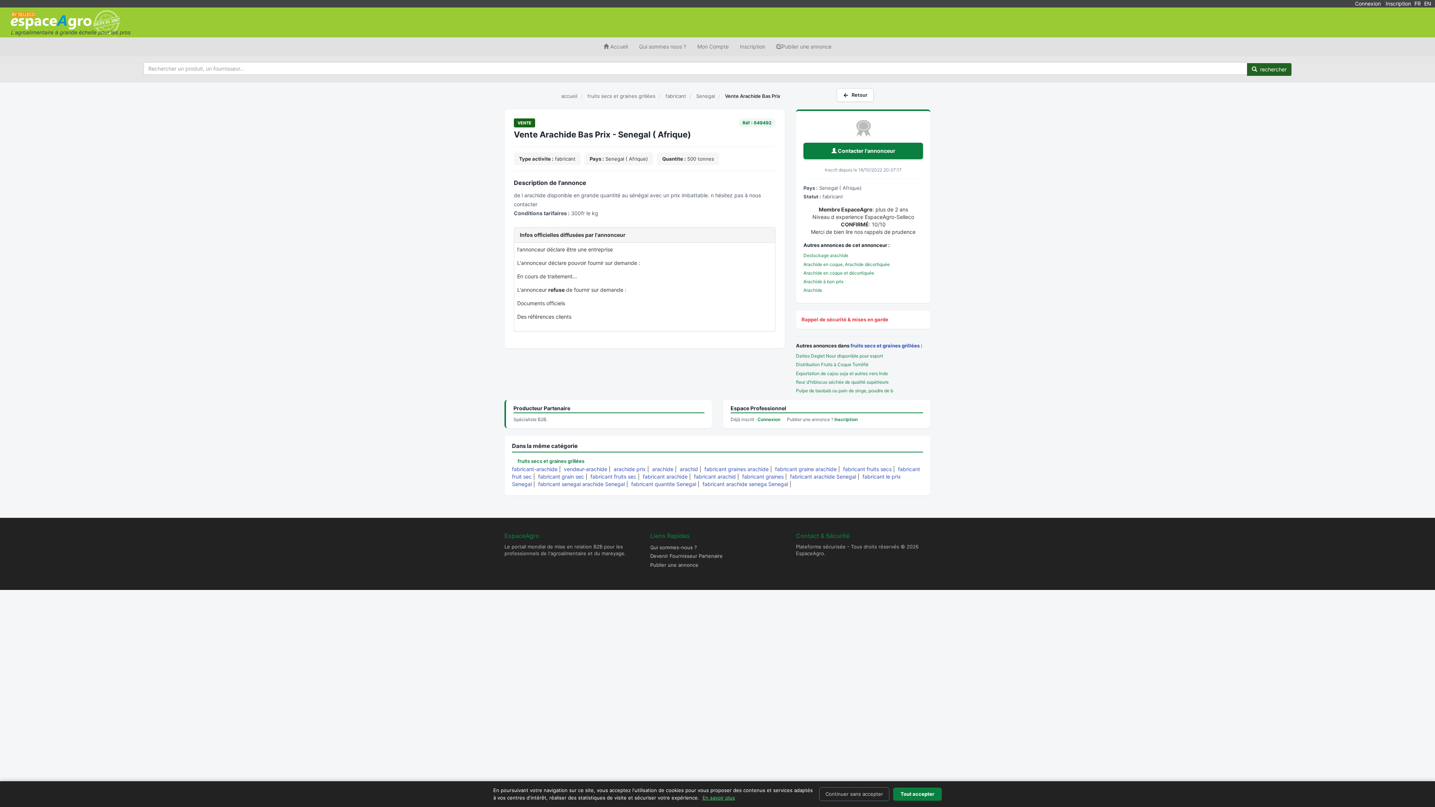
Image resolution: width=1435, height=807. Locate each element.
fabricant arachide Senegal (823, 476)
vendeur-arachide (585, 469)
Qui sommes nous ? (662, 46)
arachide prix (630, 469)
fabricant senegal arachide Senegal (581, 484)
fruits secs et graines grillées (885, 346)
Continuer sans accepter (854, 794)
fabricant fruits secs (867, 469)
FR (1417, 3)
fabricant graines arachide (736, 469)
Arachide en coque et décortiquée (838, 273)
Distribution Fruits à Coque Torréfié (832, 364)
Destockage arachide (825, 255)
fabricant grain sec (561, 476)
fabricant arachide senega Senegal (745, 484)
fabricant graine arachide (806, 469)
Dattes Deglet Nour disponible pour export (839, 356)
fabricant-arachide (535, 469)
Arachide (812, 290)
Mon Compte (713, 46)
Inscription (1398, 3)
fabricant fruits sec (613, 476)
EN (1427, 3)
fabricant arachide (665, 476)
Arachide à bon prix (823, 281)
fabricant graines (763, 476)
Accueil (618, 46)
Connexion (1368, 3)
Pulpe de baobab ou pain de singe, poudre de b (844, 390)
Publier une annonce (806, 46)
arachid (689, 469)
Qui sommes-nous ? (673, 547)
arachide (662, 469)
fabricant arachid (715, 476)
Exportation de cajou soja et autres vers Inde (842, 373)
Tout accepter (917, 794)
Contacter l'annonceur (866, 151)
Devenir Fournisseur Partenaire (686, 556)
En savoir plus (719, 798)
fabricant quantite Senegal (663, 484)
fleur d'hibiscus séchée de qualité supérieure (842, 382)
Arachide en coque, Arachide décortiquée (846, 264)
